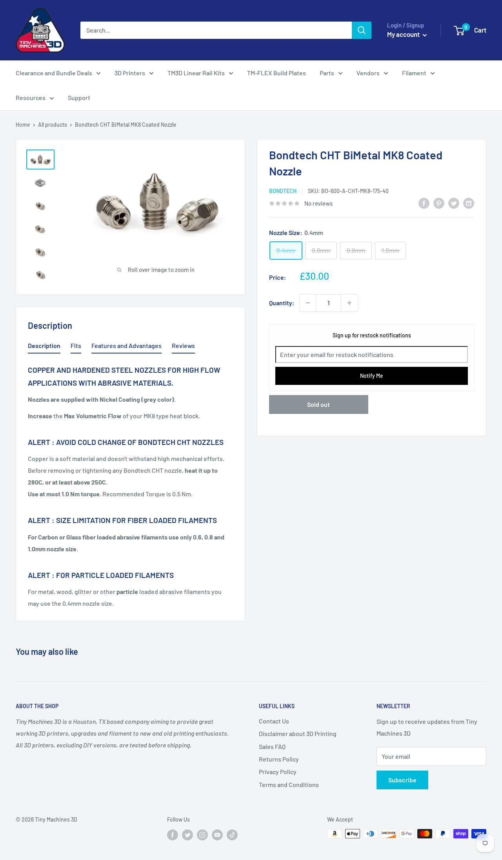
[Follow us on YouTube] (217, 834)
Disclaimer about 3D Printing (297, 733)
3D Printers (130, 73)
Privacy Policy (277, 771)
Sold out (318, 404)
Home (23, 124)
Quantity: (282, 302)
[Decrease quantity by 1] (308, 303)
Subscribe (402, 779)
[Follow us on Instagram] (202, 834)
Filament (414, 73)
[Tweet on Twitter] (453, 203)
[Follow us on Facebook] (172, 834)
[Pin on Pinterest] (438, 203)
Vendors (368, 73)
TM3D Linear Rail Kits (196, 73)
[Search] (361, 30)
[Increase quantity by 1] (349, 303)
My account (404, 34)
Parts (327, 73)
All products (52, 124)
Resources (30, 97)
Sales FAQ (272, 746)
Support (79, 97)
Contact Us (274, 721)
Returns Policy (279, 759)
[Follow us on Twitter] (187, 834)
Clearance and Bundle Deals (54, 73)
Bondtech (282, 191)
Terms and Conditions (289, 784)
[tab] (44, 347)
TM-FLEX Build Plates (276, 73)
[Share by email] (468, 203)
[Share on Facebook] (423, 203)
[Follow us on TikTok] (232, 834)
